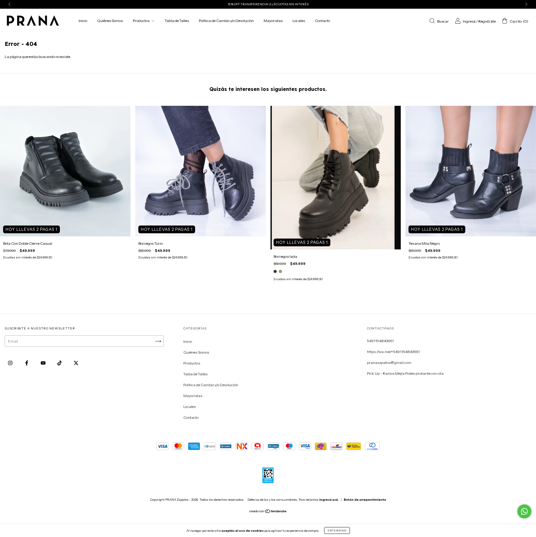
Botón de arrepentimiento (365, 500)
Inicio (82, 20)
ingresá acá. (329, 500)
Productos (141, 20)
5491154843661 (380, 340)
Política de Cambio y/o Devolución (226, 20)
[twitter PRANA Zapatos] (76, 363)
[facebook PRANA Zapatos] (27, 363)
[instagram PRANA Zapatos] (10, 363)
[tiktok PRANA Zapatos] (60, 363)
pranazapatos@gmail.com (389, 362)
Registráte (487, 21)
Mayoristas (273, 20)
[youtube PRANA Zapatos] (43, 363)
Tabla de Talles (177, 20)
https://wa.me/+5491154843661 (393, 351)
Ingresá (469, 21)
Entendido (337, 530)
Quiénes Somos (110, 20)
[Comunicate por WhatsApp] (524, 511)
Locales (299, 20)
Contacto (322, 20)
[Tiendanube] (268, 512)
